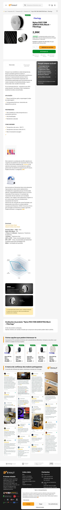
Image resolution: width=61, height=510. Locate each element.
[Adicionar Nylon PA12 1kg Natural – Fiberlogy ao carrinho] (56, 352)
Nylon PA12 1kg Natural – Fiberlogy (52, 358)
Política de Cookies (40, 507)
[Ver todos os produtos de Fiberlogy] (37, 18)
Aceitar (28, 504)
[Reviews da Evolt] (11, 493)
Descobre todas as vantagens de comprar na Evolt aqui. (46, 82)
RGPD (23, 482)
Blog (23, 474)
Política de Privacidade (27, 477)
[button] (17, 22)
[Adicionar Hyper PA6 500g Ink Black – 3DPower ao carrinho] (44, 352)
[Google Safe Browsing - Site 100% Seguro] (7, 496)
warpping (25, 164)
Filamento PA (27, 11)
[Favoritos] (49, 5)
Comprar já (45, 51)
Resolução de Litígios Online (28, 481)
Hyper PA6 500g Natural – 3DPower (30, 358)
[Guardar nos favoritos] (57, 11)
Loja (6, 11)
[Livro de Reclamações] (16, 496)
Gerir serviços (26, 499)
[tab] (11, 65)
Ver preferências (53, 504)
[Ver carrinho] (52, 5)
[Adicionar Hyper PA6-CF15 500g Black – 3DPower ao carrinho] (22, 352)
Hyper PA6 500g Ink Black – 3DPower (41, 358)
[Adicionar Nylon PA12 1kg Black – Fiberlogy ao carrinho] (11, 352)
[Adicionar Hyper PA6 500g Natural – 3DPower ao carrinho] (33, 352)
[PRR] (10, 502)
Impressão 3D (11, 11)
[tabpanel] (19, 192)
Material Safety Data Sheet (12, 227)
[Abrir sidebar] (6, 5)
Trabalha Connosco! (27, 484)
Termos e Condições (27, 476)
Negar (40, 504)
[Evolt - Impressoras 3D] (13, 5)
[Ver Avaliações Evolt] (30, 415)
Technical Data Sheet (11, 225)
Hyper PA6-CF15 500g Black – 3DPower (18, 358)
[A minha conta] (55, 5)
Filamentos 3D (19, 11)
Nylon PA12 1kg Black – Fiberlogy (8, 358)
